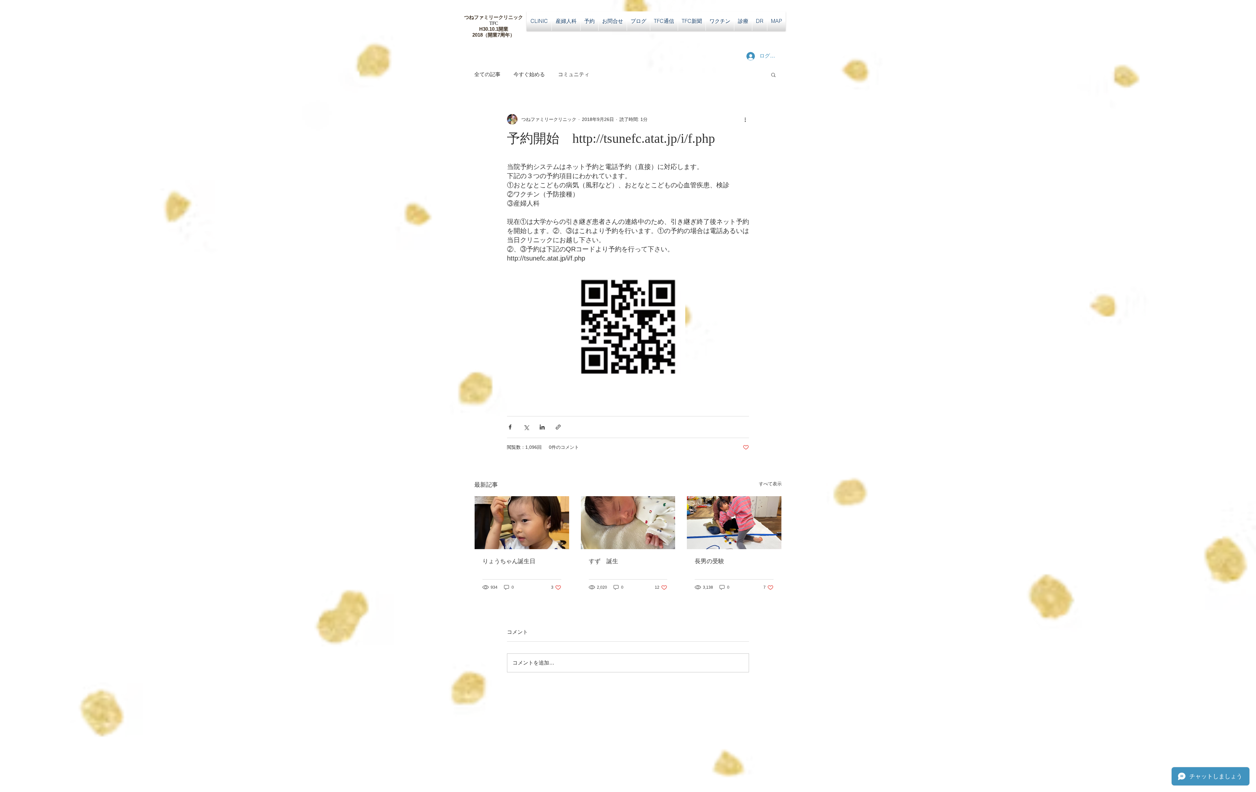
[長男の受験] (734, 522)
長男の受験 (709, 561)
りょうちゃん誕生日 (508, 561)
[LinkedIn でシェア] (542, 427)
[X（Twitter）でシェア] (526, 427)
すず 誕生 (603, 561)
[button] (773, 74)
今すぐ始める (529, 74)
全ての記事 (487, 74)
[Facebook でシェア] (510, 427)
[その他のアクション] (745, 119)
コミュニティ (573, 74)
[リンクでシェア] (558, 427)
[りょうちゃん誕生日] (522, 522)
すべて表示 (770, 483)
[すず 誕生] (628, 522)
